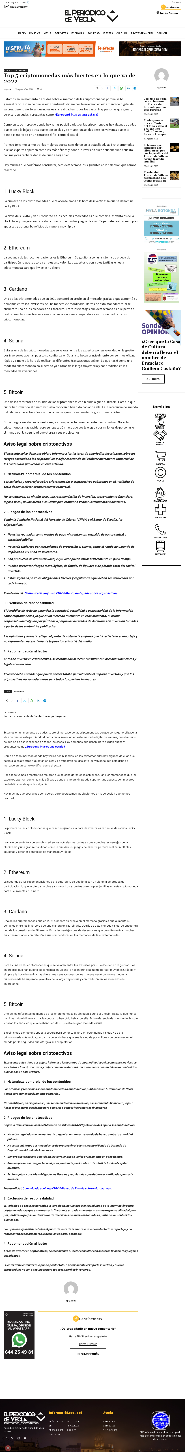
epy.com (8, 89)
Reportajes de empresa (15, 70)
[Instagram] (18, 1438)
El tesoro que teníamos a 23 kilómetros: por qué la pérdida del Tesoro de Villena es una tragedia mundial (156, 153)
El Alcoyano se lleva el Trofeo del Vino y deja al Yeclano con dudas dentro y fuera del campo (155, 127)
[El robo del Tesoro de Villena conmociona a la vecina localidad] (174, 175)
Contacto (176, 2)
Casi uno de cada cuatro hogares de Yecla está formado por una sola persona (155, 104)
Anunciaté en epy (18, 7)
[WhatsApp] (121, 88)
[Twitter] (114, 88)
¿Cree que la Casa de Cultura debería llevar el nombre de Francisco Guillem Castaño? (161, 355)
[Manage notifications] (8, 1448)
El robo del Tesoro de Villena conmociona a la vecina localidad (156, 176)
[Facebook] (108, 88)
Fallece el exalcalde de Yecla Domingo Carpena (35, 716)
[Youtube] (25, 1438)
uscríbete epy (173, 7)
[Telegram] (135, 88)
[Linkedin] (128, 88)
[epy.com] (71, 1288)
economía (18, 691)
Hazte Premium (88, 1343)
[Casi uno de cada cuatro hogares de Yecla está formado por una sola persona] (174, 101)
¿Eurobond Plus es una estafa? (76, 114)
